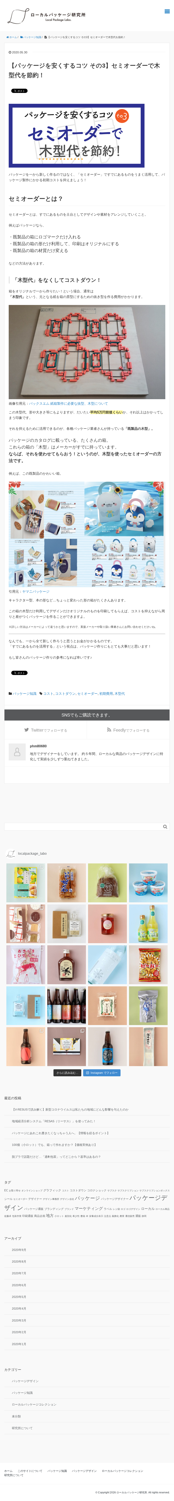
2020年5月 (19, 1297)
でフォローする (49, 730)
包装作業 (16, 1216)
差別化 (68, 1216)
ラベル (108, 1209)
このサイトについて (30, 1471)
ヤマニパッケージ (35, 591)
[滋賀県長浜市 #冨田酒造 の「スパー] (107, 964)
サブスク (112, 1190)
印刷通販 (27, 1216)
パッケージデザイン (25, 1381)
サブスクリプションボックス (154, 1190)
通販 (138, 1216)
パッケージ (87, 1198)
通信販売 (130, 1216)
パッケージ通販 (34, 1209)
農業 (122, 1216)
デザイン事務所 (51, 1199)
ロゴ (123, 1209)
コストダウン (65, 693)
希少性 (76, 1216)
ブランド (69, 1209)
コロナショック (97, 1190)
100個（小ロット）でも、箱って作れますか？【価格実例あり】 (54, 1144)
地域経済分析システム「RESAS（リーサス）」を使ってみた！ (54, 1121)
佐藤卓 (7, 1216)
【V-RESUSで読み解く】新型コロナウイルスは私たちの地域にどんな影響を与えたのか (70, 1109)
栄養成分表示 (96, 1216)
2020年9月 (19, 1250)
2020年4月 (19, 1308)
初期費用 (106, 693)
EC (6, 1190)
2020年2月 (19, 1332)
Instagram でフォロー (104, 1072)
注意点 (107, 1216)
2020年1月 (19, 1344)
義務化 (115, 1216)
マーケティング (89, 1208)
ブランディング (54, 1209)
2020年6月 (19, 1285)
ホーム (8, 1471)
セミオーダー (87, 693)
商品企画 (39, 1216)
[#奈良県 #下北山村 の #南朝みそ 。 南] (107, 882)
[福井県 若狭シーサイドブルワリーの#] (107, 1046)
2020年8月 (19, 1261)
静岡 (144, 1216)
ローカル (148, 1208)
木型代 (120, 693)
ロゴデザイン (133, 1209)
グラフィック (52, 1190)
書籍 (82, 1216)
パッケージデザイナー (115, 1199)
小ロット (59, 1216)
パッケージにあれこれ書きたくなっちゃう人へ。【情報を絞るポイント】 (61, 1133)
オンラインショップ (31, 1190)
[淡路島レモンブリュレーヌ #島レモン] (25, 882)
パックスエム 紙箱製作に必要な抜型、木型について (68, 403)
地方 (50, 1215)
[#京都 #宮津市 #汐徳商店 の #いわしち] (66, 882)
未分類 (16, 1416)
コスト (48, 693)
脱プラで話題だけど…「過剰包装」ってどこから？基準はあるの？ (56, 1156)
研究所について (22, 1428)
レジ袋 (116, 1209)
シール (8, 1199)
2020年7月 (19, 1273)
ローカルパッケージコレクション (34, 1404)
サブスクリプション (128, 1190)
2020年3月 (19, 1320)
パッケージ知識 (24, 693)
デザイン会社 (67, 1199)
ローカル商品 (163, 1209)
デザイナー (35, 1199)
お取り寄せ (15, 1190)
